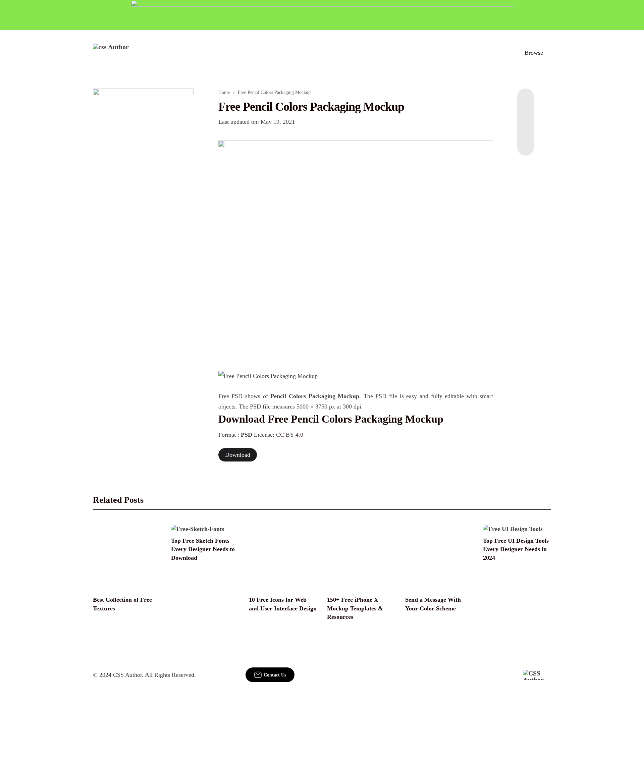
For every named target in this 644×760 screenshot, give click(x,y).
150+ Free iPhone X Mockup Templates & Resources (355, 608)
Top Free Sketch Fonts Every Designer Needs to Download (203, 549)
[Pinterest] (526, 129)
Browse (534, 52)
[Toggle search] (503, 52)
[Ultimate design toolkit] (355, 248)
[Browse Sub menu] (548, 53)
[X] (526, 142)
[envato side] (143, 188)
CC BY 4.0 (289, 434)
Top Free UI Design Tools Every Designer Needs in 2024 (516, 549)
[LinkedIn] (526, 115)
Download (237, 454)
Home (224, 92)
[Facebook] (526, 102)
